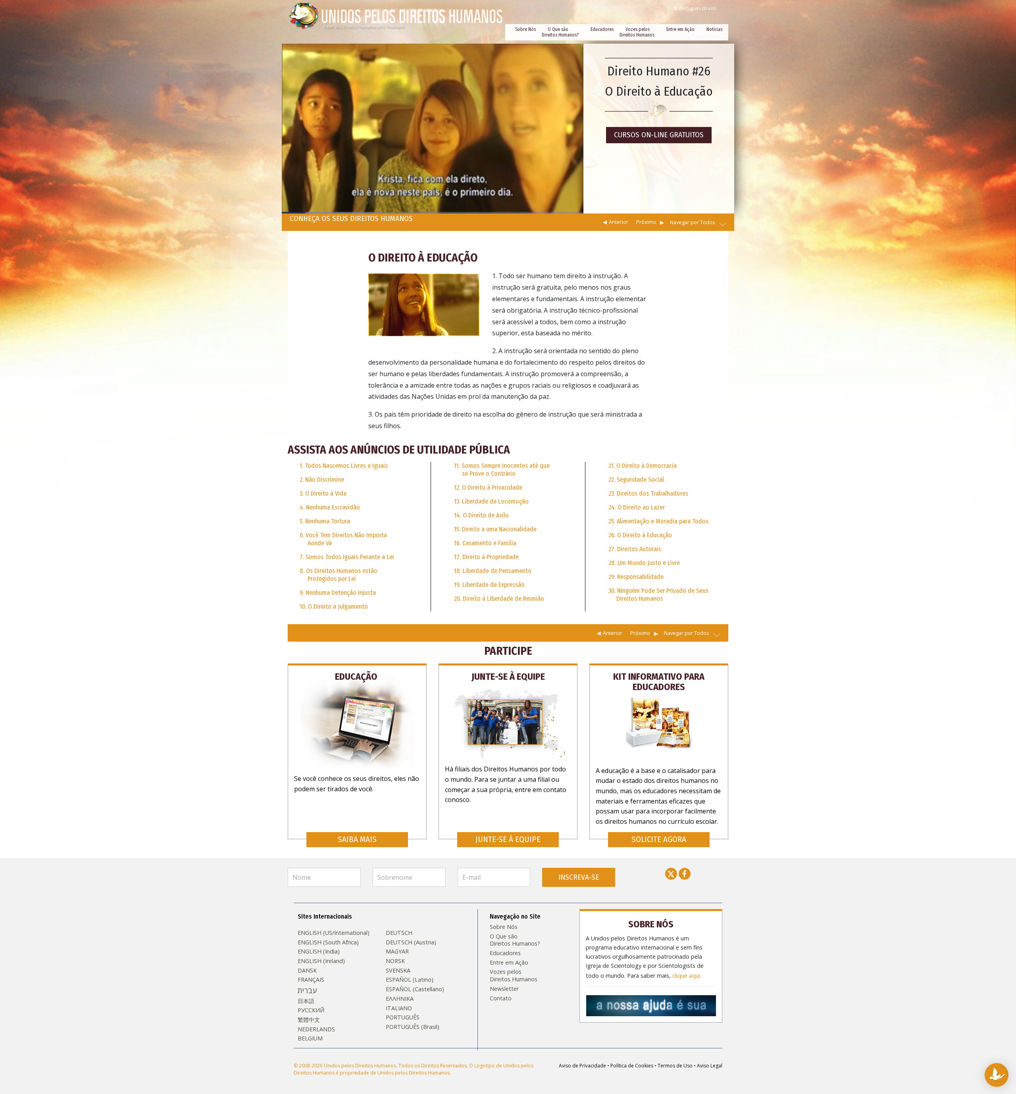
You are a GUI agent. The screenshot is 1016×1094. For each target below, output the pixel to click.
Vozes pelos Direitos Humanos (637, 32)
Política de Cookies (631, 1065)
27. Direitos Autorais (634, 549)
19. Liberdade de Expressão (489, 584)
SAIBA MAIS (357, 839)
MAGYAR (397, 951)
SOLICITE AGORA (658, 839)
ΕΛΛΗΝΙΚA (400, 998)
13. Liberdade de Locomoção (491, 501)
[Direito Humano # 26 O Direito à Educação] (423, 304)
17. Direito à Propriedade (486, 557)
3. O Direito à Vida (323, 493)
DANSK (307, 970)
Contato (501, 998)
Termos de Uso (675, 1065)
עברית (307, 990)
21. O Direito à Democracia (642, 465)
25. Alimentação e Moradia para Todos (658, 521)
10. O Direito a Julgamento (334, 606)
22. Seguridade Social (636, 479)
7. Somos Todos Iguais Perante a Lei (347, 557)
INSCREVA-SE (578, 877)
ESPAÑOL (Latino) (409, 979)
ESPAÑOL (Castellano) (415, 989)
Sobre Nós (525, 29)
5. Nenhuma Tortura (325, 521)
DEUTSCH (399, 932)
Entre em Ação (680, 29)
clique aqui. (686, 975)
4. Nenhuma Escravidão (330, 507)
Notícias (714, 29)
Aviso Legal (709, 1065)
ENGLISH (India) (319, 951)
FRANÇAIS (311, 979)
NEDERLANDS (316, 1029)
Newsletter (504, 988)
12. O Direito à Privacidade (488, 487)
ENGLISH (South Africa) (328, 942)
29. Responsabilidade (636, 577)
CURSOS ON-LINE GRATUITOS (659, 134)
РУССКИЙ (311, 1010)
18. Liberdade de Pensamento (492, 571)
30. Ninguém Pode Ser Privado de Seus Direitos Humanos (658, 594)
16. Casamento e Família (485, 543)
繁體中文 (309, 1019)
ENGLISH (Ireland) (321, 961)
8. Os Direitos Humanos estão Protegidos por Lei (338, 575)
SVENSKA (398, 970)
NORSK (395, 961)
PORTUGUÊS (402, 1017)
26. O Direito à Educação (640, 535)
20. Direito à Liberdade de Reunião (499, 598)
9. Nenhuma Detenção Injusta (338, 592)
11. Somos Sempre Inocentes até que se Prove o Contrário (502, 469)
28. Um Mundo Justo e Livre (644, 563)
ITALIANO (399, 1008)
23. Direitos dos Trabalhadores (648, 493)
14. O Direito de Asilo (481, 515)
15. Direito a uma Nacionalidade (495, 529)
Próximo (646, 221)
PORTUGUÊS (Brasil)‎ (412, 1027)
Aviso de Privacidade (582, 1065)
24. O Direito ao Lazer (636, 507)
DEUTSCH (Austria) (411, 942)
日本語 (306, 1001)
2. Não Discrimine (322, 479)
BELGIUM (310, 1038)
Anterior (618, 221)
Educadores (602, 29)
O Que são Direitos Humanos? (560, 32)
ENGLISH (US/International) (333, 932)
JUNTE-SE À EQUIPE (508, 839)
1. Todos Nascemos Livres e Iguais (344, 465)
